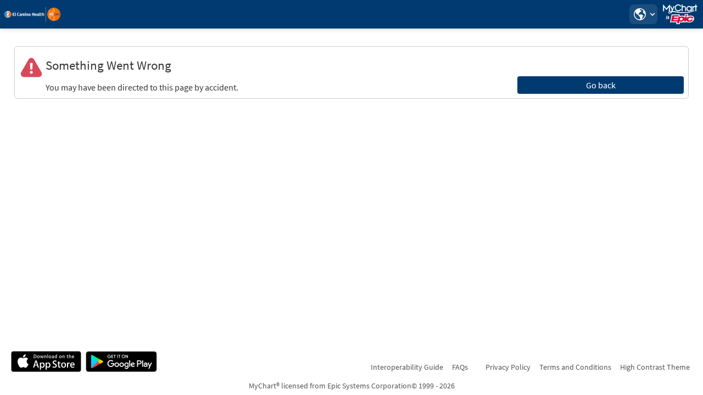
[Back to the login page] (37, 14)
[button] (643, 14)
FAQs (460, 367)
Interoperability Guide (407, 367)
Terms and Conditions (575, 367)
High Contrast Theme (655, 367)
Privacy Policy (508, 367)
